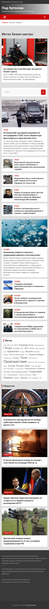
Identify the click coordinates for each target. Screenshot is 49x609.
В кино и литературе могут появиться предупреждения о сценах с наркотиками (28, 210)
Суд (34, 374)
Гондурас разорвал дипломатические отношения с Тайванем (29, 286)
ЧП (40, 378)
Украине (16, 378)
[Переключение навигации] (5, 17)
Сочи (4, 375)
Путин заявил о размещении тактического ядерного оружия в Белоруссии (29, 300)
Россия (19, 366)
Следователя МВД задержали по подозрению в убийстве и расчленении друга (28, 328)
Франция (35, 378)
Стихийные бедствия (24, 375)
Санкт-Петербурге (8, 368)
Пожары (16, 358)
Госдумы (16, 348)
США (27, 365)
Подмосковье (7, 358)
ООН (26, 355)
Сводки (6, 249)
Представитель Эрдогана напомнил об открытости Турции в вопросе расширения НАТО (22, 500)
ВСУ (16, 345)
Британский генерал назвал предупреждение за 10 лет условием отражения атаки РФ (21, 541)
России (11, 366)
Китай (32, 348)
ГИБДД (7, 348)
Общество (8, 63)
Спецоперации (12, 375)
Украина (8, 377)
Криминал (13, 351)
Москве (36, 352)
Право (5, 130)
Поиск (43, 92)
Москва (29, 351)
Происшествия (15, 362)
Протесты (31, 362)
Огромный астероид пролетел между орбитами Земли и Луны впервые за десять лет (22, 422)
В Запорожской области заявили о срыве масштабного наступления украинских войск (29, 314)
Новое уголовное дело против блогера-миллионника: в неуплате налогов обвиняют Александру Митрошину (28, 196)
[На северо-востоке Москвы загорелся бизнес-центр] (24, 52)
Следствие (35, 371)
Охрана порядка (36, 354)
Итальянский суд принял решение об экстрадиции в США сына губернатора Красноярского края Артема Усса (22, 135)
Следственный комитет (19, 372)
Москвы (5, 355)
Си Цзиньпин (19, 368)
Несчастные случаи (16, 355)
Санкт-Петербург (36, 366)
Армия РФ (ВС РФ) (8, 345)
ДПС (22, 348)
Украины (24, 378)
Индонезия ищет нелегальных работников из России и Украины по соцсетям (29, 180)
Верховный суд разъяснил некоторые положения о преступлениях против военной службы (29, 165)
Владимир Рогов (39, 345)
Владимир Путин (26, 345)
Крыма (22, 352)
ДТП (26, 348)
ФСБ (30, 378)
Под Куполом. (13, 8)
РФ (36, 362)
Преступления (33, 358)
